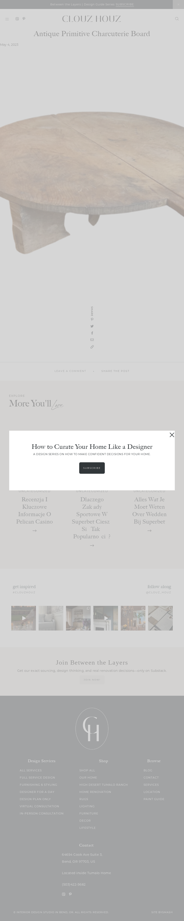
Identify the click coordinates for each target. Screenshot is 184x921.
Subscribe (92, 468)
